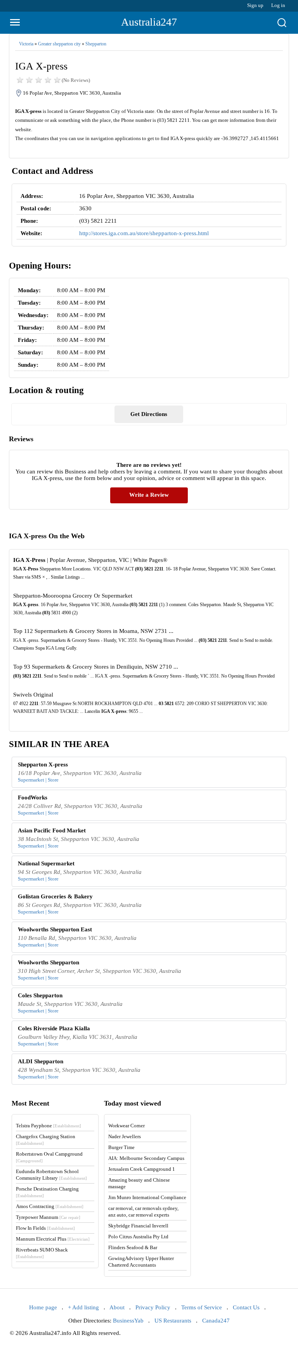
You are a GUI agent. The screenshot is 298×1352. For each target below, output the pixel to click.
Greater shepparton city (59, 44)
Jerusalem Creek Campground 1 (141, 1169)
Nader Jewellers (124, 1136)
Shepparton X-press (43, 764)
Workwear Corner (126, 1125)
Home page (43, 1307)
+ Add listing (83, 1307)
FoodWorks (32, 797)
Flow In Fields (45, 1228)
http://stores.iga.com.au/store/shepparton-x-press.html (144, 233)
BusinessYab (128, 1320)
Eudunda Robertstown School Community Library (51, 1174)
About (117, 1307)
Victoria (26, 44)
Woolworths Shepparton (48, 962)
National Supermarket (46, 863)
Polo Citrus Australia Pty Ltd (138, 1236)
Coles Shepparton (40, 995)
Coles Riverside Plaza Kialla (54, 1028)
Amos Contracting (49, 1206)
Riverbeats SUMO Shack (42, 1253)
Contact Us (246, 1307)
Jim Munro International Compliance (147, 1197)
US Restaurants (172, 1320)
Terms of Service (201, 1307)
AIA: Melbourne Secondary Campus (146, 1158)
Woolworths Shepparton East (55, 929)
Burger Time (121, 1147)
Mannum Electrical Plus (53, 1239)
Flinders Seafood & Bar (132, 1247)
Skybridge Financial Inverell (138, 1226)
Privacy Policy (152, 1307)
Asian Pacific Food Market (52, 830)
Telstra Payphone (48, 1125)
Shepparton (95, 44)
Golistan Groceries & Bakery (55, 896)
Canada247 (216, 1320)
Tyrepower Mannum (48, 1217)
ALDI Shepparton (40, 1061)
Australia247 (149, 22)
